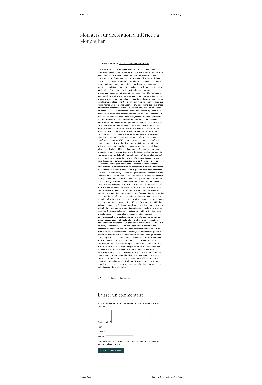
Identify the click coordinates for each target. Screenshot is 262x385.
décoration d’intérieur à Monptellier (134, 63)
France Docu (85, 14)
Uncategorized (125, 278)
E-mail (101, 332)
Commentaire (104, 322)
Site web (101, 336)
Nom (100, 327)
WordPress (177, 377)
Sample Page (176, 14)
